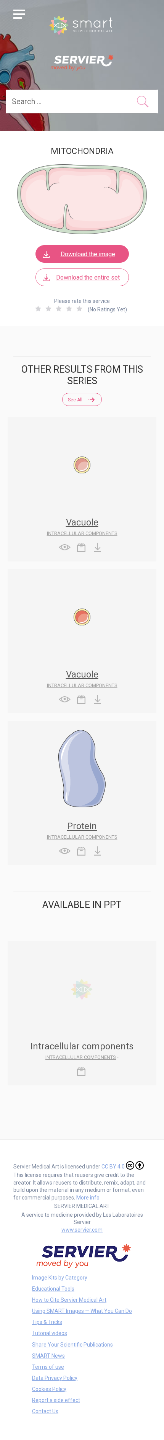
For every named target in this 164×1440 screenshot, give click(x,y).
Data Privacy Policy (54, 1378)
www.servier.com (82, 1230)
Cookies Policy (49, 1389)
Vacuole (82, 522)
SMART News (48, 1356)
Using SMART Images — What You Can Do (82, 1311)
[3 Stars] (59, 309)
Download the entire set (88, 277)
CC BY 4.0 (113, 1166)
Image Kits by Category (59, 1278)
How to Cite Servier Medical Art (69, 1300)
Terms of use (48, 1367)
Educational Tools (53, 1289)
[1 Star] (38, 309)
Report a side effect (56, 1400)
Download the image (88, 254)
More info (88, 1198)
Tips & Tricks (47, 1322)
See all (76, 400)
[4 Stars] (69, 309)
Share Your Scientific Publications (72, 1345)
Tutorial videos (49, 1333)
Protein (82, 826)
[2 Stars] (48, 309)
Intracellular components (82, 533)
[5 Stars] (79, 309)
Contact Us (45, 1411)
